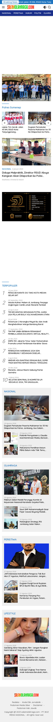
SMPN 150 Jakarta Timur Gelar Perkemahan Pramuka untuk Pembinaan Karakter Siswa (28, 342)
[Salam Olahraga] (20, 7)
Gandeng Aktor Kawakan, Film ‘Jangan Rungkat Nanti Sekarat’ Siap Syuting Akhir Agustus (26, 649)
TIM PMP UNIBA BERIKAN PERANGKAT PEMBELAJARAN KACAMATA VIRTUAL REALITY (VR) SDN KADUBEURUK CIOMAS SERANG (28, 332)
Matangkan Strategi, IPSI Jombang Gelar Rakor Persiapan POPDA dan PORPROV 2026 (31, 523)
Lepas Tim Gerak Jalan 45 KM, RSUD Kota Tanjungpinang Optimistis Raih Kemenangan (12, 129)
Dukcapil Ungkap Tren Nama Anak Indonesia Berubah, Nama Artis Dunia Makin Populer (34, 671)
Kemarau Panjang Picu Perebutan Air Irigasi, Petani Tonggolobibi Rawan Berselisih (33, 596)
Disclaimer (38, 705)
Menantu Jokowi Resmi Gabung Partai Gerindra (25, 371)
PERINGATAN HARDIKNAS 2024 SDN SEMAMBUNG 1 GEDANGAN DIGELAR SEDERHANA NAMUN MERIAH (24, 352)
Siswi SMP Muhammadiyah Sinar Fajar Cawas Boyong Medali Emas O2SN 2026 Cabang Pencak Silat (34, 510)
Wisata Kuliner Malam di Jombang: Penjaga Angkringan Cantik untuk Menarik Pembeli (28, 303)
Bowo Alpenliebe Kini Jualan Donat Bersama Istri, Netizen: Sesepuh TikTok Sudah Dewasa (34, 658)
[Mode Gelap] (44, 7)
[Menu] (4, 7)
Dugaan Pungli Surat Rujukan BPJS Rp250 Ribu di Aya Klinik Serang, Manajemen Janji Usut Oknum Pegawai (33, 584)
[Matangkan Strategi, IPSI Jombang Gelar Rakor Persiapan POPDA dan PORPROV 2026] (11, 524)
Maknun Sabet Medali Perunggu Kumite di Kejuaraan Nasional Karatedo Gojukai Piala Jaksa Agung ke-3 (24, 501)
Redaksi (15, 702)
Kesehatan (6, 180)
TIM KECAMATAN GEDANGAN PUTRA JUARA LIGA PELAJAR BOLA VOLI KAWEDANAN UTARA (28, 313)
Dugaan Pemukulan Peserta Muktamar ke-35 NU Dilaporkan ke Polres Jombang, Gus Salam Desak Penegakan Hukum (39, 129)
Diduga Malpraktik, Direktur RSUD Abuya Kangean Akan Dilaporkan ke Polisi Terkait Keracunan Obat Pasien (25, 176)
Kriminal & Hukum (17, 180)
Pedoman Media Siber (20, 705)
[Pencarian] (49, 7)
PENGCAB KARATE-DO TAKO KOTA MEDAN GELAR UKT (27, 294)
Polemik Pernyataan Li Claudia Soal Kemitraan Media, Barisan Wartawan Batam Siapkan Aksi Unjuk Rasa (34, 436)
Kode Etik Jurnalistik (31, 702)
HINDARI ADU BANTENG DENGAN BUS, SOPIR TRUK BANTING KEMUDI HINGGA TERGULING (28, 361)
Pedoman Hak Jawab (27, 708)
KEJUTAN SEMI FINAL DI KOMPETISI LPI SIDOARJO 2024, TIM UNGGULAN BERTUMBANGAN (25, 381)
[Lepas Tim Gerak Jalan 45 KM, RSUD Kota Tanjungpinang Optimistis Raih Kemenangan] (13, 118)
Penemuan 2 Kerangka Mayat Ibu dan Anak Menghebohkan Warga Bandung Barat (28, 322)
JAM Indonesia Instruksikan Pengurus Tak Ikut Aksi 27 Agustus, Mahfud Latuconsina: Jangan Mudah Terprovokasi (24, 575)
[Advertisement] (26, 43)
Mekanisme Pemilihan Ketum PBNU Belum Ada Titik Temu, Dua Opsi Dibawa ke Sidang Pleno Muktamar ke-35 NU (32, 449)
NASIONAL (6, 169)
